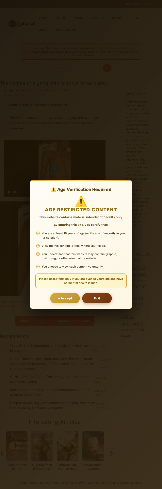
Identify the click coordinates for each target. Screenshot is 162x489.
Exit (97, 298)
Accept (66, 298)
